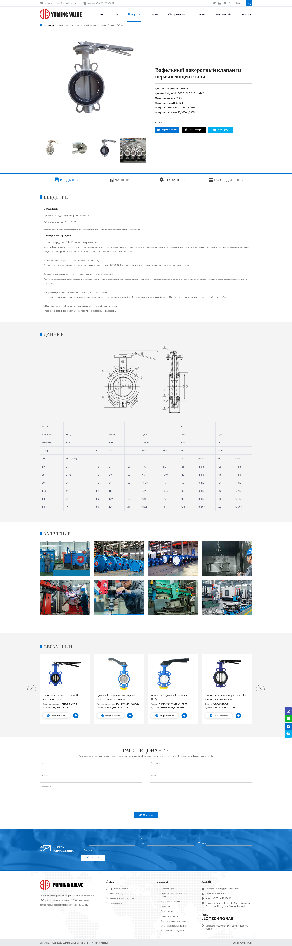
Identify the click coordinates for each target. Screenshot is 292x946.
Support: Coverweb (242, 943)
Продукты (134, 14)
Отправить (148, 815)
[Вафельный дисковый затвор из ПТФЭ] (173, 674)
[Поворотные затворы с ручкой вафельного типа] (65, 674)
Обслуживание (177, 14)
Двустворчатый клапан (85, 25)
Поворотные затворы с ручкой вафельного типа (60, 697)
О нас (115, 14)
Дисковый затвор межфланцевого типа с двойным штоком (116, 697)
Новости (200, 14)
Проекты (154, 14)
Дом (101, 14)
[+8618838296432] (288, 718)
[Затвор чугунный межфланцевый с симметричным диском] (227, 674)
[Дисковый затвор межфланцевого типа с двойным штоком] (119, 674)
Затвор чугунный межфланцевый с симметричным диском (225, 697)
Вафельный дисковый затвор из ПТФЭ (169, 697)
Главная (58, 25)
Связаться (245, 14)
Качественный (222, 14)
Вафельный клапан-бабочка (111, 25)
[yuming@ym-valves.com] (288, 726)
